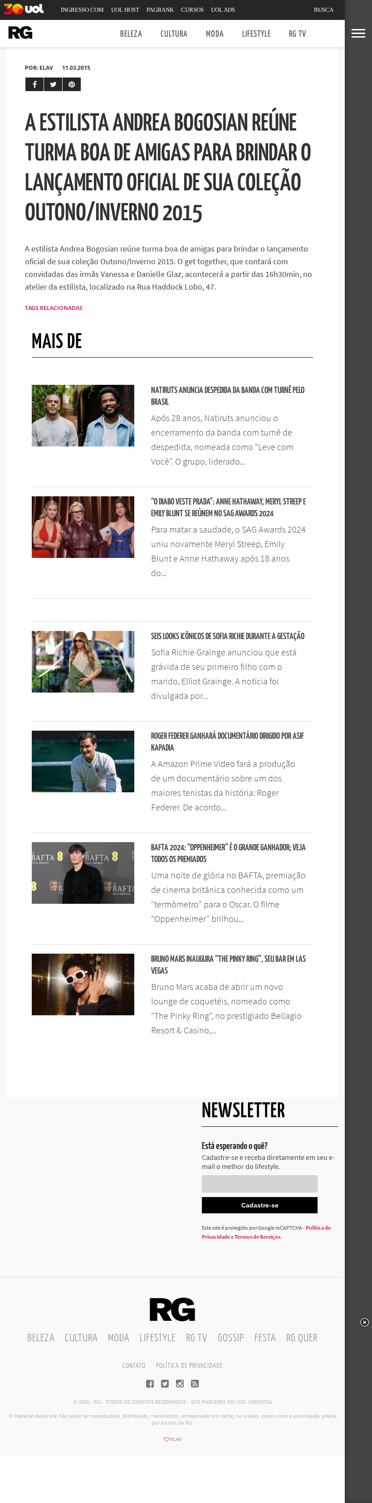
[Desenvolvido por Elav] (172, 1442)
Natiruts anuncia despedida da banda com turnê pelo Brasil (227, 396)
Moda (215, 34)
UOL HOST (125, 9)
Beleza (131, 34)
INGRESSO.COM (82, 9)
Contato (134, 1365)
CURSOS (192, 9)
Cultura (174, 34)
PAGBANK (160, 9)
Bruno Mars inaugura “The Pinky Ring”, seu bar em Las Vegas (228, 965)
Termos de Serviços (257, 1236)
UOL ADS (223, 9)
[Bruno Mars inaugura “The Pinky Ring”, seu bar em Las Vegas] (83, 1013)
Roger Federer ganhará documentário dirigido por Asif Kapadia (227, 742)
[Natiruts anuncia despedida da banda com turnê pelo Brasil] (83, 444)
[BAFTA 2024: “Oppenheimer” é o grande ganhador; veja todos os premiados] (83, 901)
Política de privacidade (189, 1365)
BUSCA (323, 9)
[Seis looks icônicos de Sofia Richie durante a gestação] (83, 690)
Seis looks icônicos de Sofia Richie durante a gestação (227, 636)
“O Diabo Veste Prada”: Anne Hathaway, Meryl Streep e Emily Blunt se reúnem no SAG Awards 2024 (228, 508)
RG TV (297, 34)
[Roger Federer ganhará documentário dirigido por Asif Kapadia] (83, 790)
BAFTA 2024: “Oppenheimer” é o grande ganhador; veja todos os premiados (228, 854)
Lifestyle (256, 34)
